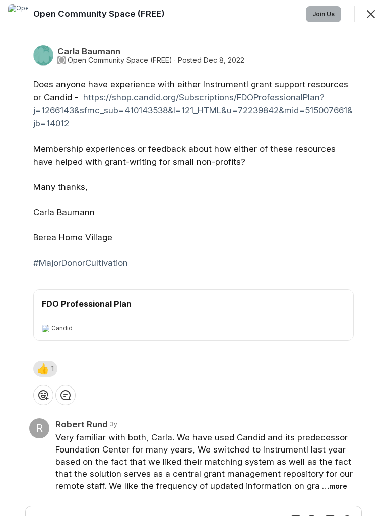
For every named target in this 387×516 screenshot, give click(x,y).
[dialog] (193, 258)
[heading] (100, 14)
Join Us (323, 14)
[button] (45, 369)
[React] (43, 395)
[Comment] (65, 395)
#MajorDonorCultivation (80, 262)
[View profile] (18, 14)
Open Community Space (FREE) (120, 60)
